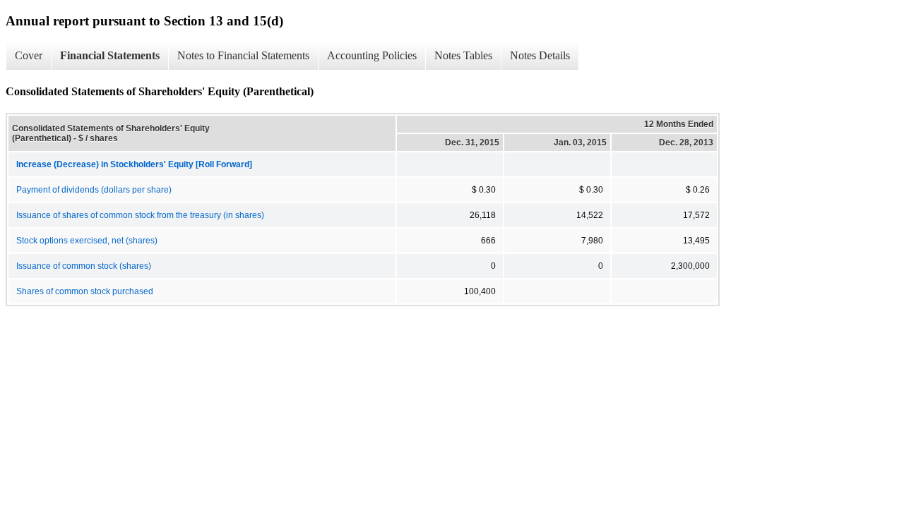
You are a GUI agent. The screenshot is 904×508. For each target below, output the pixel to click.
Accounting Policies (372, 55)
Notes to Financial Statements (243, 55)
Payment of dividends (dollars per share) (94, 190)
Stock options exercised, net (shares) (86, 240)
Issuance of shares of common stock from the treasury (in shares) (140, 215)
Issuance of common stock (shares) (83, 266)
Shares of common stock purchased (84, 291)
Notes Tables (463, 55)
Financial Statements (110, 55)
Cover (28, 55)
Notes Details (540, 55)
